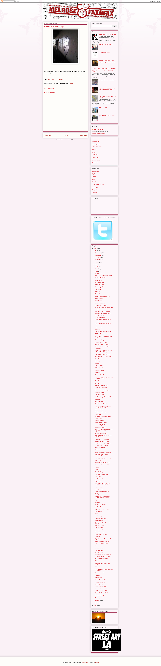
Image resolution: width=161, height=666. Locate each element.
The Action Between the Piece (103, 458)
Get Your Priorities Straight (102, 390)
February (97, 598)
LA (55, 79)
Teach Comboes (99, 420)
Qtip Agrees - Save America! (102, 523)
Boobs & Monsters (100, 303)
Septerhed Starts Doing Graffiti (103, 539)
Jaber (53, 79)
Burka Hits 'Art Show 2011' (106, 44)
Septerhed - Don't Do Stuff (102, 509)
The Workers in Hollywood (102, 491)
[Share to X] (48, 83)
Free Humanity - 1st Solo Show (103, 356)
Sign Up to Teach (99, 525)
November (98, 255)
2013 (95, 248)
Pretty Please (98, 300)
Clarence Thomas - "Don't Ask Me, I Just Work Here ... (103, 589)
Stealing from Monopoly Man (102, 296)
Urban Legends (99, 584)
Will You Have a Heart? (101, 305)
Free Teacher (98, 511)
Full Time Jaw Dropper (101, 334)
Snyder (94, 174)
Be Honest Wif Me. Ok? (101, 403)
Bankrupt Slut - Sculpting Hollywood (101, 455)
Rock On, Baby (99, 472)
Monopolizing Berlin (100, 425)
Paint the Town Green (100, 518)
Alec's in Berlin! (99, 552)
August (97, 262)
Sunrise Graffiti (99, 577)
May (96, 269)
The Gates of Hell (99, 532)
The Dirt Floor (95, 157)
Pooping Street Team (100, 374)
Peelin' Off (97, 291)
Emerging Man (99, 520)
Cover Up (97, 361)
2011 (95, 603)
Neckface (97, 502)
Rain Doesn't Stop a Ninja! (102, 344)
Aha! (96, 545)
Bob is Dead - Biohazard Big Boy (107, 34)
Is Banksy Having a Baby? (102, 558)
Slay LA (97, 358)
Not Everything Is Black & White (103, 397)
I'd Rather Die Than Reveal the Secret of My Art (103, 316)
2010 (95, 605)
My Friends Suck (99, 282)
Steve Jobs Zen (99, 298)
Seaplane (97, 536)
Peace (96, 513)
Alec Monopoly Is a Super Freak (103, 275)
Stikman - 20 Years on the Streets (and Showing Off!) (104, 430)
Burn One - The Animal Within (103, 465)
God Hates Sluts (99, 401)
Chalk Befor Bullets (100, 548)
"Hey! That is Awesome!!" (101, 385)
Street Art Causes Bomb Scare (107, 80)
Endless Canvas (96, 160)
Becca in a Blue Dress (101, 573)
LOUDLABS (95, 192)
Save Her (97, 329)
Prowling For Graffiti (100, 504)
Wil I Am (97, 561)
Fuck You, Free (103, 107)
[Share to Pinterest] (51, 83)
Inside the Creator (99, 392)
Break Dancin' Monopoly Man (103, 313)
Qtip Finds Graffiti (99, 370)
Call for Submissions (100, 427)
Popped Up (98, 481)
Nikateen (97, 399)
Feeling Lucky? (99, 529)
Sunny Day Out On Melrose (102, 541)
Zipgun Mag (95, 162)
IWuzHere (94, 149)
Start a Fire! (98, 460)
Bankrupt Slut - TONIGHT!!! (102, 462)
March (97, 273)
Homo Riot (95, 187)
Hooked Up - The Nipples (101, 579)
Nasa (96, 469)
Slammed (97, 363)
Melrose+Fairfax (98, 129)
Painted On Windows (100, 368)
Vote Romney (98, 327)
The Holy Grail (99, 478)
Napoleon (97, 500)
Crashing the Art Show (101, 277)
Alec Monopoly (96, 181)
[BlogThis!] (46, 83)
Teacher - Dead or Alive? (101, 342)
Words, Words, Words (101, 422)
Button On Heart (99, 284)
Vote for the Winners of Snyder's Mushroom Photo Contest (107, 88)
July (96, 264)
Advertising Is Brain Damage (102, 311)
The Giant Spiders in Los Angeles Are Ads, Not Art (104, 377)
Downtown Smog (99, 340)
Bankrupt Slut (95, 171)
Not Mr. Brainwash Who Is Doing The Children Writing (103, 351)
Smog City (94, 190)
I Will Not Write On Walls (101, 474)
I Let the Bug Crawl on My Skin (103, 331)
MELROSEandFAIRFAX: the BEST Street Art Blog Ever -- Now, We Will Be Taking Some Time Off (103, 70)
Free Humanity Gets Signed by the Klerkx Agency (103, 406)
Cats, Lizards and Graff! (101, 543)
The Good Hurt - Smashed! (102, 439)
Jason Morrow (85, 662)
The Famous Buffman (100, 412)
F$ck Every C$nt (99, 394)
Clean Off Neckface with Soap (103, 452)
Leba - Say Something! (101, 534)
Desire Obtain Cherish (98, 184)
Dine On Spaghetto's (100, 287)
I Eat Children (98, 289)
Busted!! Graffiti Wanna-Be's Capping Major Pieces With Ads (107, 61)
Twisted (97, 467)
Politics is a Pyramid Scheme (102, 354)
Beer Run (97, 380)
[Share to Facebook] (50, 83)
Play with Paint (99, 550)
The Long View (99, 506)
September (98, 259)
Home (66, 135)
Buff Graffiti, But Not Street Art (103, 567)
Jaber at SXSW (99, 489)
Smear (94, 179)
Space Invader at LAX (100, 586)
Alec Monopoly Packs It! (101, 592)
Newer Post (47, 135)
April (96, 271)
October (97, 257)
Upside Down (98, 280)
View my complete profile (98, 133)
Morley (94, 176)
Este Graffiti (98, 476)
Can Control (98, 414)
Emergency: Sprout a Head (102, 441)
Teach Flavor (98, 487)
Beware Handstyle (100, 293)
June (96, 266)
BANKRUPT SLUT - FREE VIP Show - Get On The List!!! (103, 555)
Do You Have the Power (101, 433)
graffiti (49, 79)
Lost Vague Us (96, 144)
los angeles (60, 79)
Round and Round (100, 447)
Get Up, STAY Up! (99, 595)
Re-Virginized (98, 494)
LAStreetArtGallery (97, 146)
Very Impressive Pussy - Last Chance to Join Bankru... (102, 484)
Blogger (97, 662)
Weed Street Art (99, 372)
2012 (95, 251)
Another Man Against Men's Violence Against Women (102, 497)
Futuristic (97, 575)
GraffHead (95, 154)
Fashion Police (99, 409)
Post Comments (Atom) (69, 139)
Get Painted (98, 383)
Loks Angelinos (99, 527)
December (98, 252)
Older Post (83, 135)
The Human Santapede (101, 387)
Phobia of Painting (100, 582)
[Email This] (45, 83)
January (97, 600)
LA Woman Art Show (104, 52)
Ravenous (97, 449)
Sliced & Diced (99, 365)
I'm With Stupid (99, 516)
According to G (96, 141)
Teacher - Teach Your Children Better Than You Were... (103, 444)
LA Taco (94, 152)
